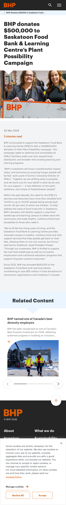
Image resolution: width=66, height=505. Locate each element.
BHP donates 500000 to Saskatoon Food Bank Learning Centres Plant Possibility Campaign (26, 13)
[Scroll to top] (56, 401)
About (9, 430)
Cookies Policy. (14, 477)
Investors (11, 437)
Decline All (18, 495)
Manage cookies (15, 486)
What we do (44, 430)
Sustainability (46, 437)
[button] (7, 384)
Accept (42, 495)
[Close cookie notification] (61, 443)
